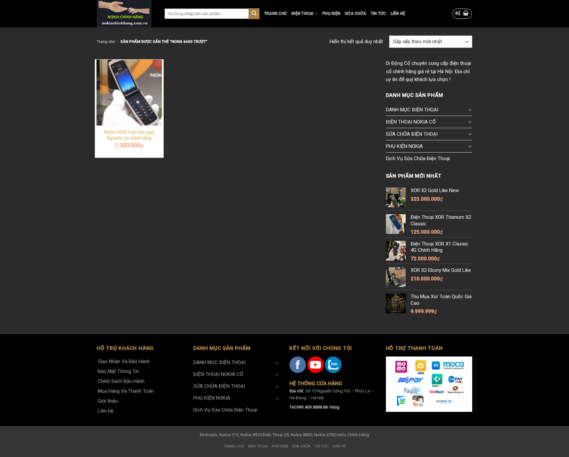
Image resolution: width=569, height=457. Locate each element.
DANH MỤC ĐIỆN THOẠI (412, 110)
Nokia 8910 (251, 434)
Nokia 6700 (325, 434)
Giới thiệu (108, 401)
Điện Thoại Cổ (276, 434)
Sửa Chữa (355, 13)
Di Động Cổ (398, 63)
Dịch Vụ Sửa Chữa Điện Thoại (418, 158)
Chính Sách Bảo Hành (121, 381)
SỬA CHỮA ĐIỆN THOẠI (412, 134)
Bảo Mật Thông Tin (118, 371)
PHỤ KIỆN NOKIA (404, 146)
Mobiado (208, 434)
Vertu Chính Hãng (353, 434)
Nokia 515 (228, 434)
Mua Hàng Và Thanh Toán (126, 391)
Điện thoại (302, 13)
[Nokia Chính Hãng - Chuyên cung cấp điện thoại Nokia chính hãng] (126, 13)
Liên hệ (398, 13)
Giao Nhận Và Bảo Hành (124, 361)
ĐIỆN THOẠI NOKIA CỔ (411, 122)
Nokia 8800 (301, 434)
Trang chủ (275, 13)
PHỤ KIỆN (331, 13)
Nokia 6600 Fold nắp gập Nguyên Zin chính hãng (129, 135)
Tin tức (378, 13)
